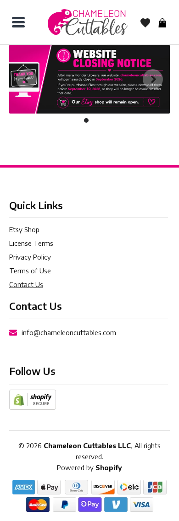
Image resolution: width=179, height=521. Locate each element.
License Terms (31, 243)
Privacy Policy (30, 257)
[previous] (26, 79)
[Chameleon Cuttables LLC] (88, 22)
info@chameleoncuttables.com (69, 332)
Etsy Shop (24, 229)
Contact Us (26, 284)
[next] (153, 79)
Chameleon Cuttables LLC (87, 445)
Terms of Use (30, 270)
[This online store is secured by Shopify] (32, 399)
